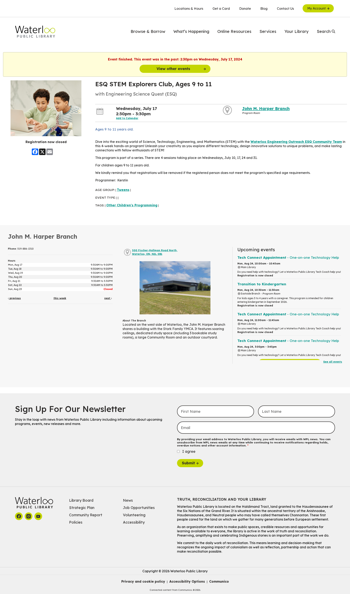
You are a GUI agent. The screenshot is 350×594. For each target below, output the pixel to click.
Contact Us (285, 8)
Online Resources (234, 31)
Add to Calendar (127, 118)
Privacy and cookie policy (143, 581)
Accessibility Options (187, 581)
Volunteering (134, 515)
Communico (219, 581)
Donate (245, 8)
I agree (188, 451)
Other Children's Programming (131, 205)
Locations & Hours (188, 8)
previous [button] (15, 298)
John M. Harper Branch (266, 108)
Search (324, 31)
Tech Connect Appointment (288, 257)
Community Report (85, 515)
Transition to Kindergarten (261, 284)
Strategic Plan (81, 507)
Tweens (123, 190)
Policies (75, 522)
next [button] (107, 298)
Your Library (296, 31)
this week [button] (59, 298)
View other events (173, 68)
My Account (316, 8)
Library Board (81, 500)
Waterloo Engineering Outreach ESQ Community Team (296, 142)
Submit (188, 463)
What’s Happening (191, 31)
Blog (264, 8)
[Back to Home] (35, 31)
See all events (332, 361)
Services (267, 31)
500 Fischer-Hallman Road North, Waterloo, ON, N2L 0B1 (154, 252)
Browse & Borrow (148, 31)
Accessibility (134, 522)
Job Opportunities (139, 507)
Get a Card (221, 8)
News (128, 500)
